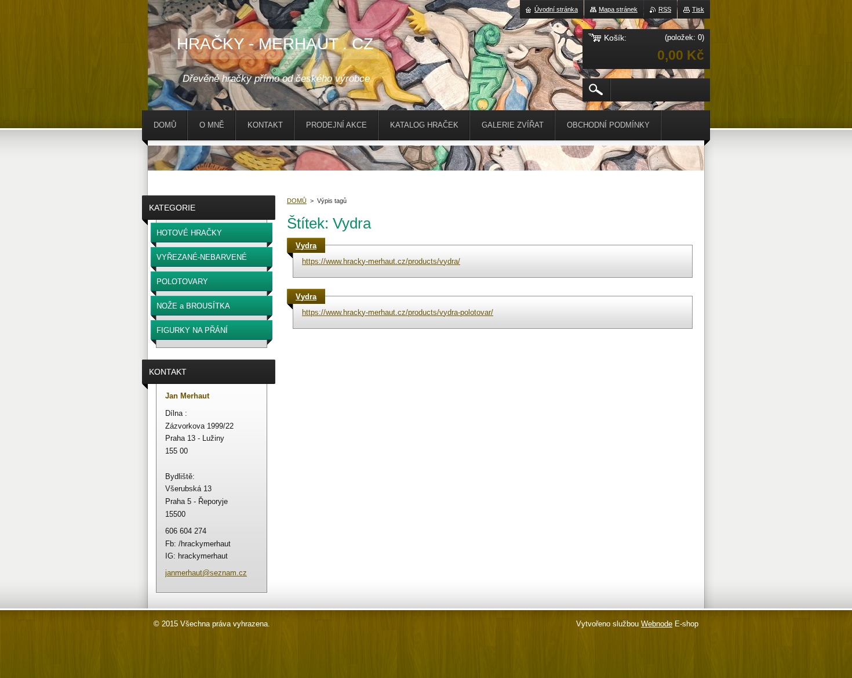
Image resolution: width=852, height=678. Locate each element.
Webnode (656, 623)
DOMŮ (297, 200)
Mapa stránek (618, 9)
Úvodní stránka (556, 9)
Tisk (698, 9)
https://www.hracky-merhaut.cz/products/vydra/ (381, 261)
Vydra (306, 245)
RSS (664, 9)
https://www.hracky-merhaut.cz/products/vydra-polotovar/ (397, 312)
